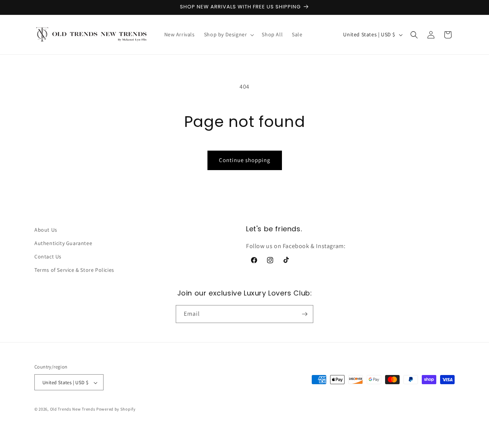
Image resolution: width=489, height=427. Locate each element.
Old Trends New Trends (73, 409)
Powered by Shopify (116, 409)
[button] (228, 34)
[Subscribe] (304, 314)
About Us (45, 229)
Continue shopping (244, 160)
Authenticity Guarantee (63, 243)
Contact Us (48, 256)
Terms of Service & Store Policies (74, 270)
